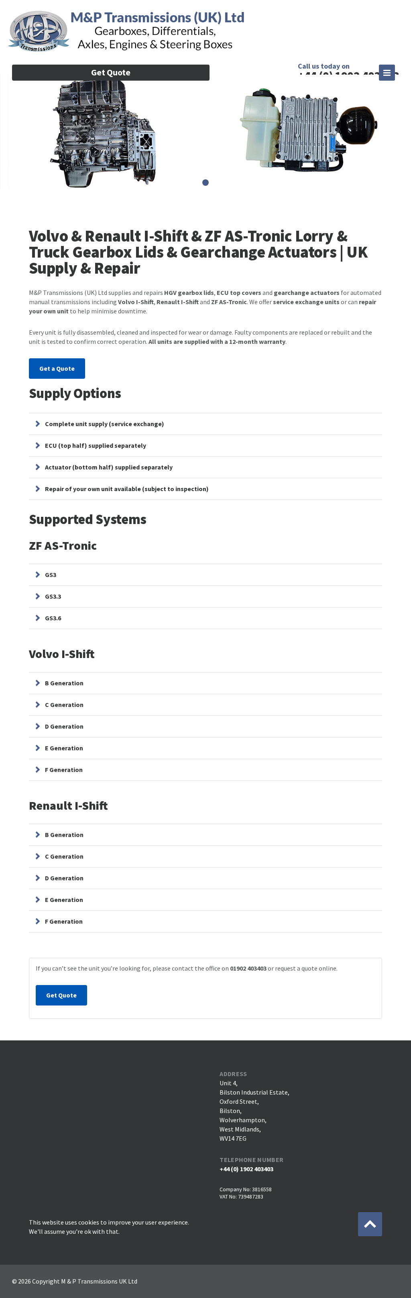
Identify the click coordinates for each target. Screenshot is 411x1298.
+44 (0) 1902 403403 (246, 1169)
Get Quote (110, 72)
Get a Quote (57, 368)
